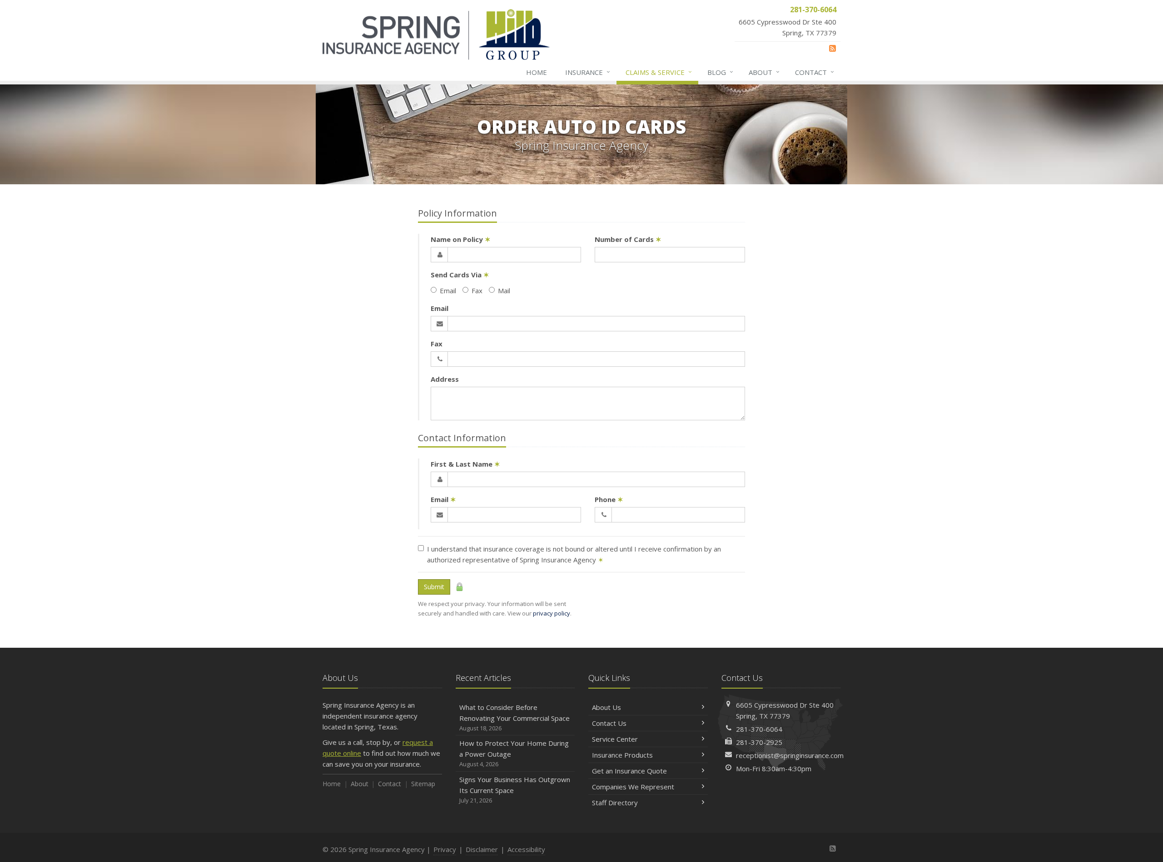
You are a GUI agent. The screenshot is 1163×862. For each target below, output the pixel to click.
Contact (814, 72)
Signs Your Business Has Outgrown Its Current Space (514, 789)
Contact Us (609, 723)
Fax (477, 290)
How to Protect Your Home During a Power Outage (514, 753)
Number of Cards (628, 239)
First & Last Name (465, 463)
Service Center (615, 739)
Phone (609, 499)
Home (536, 72)
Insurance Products (622, 754)
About (764, 72)
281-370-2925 (759, 742)
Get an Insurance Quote (629, 770)
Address (445, 379)
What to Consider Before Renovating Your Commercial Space (514, 717)
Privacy (444, 849)
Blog (720, 72)
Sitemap (423, 783)
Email (448, 290)
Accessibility (526, 849)
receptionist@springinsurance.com (790, 755)
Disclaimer (482, 849)
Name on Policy (461, 239)
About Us (606, 707)
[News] (832, 48)
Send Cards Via (460, 274)
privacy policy (551, 613)
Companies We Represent (633, 786)
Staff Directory (615, 802)
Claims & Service (659, 72)
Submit (434, 586)
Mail (504, 290)
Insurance (587, 72)
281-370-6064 (759, 729)
